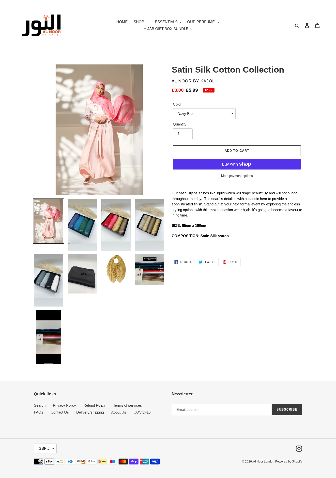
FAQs (38, 412)
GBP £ (44, 448)
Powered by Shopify (288, 461)
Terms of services (127, 405)
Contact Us (60, 412)
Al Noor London (263, 461)
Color (177, 104)
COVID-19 (142, 412)
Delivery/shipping (90, 412)
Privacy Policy (64, 405)
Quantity (179, 124)
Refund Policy (94, 405)
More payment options (237, 176)
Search (40, 405)
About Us (118, 412)
